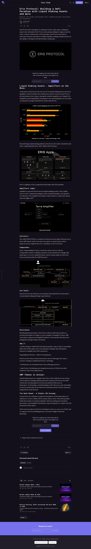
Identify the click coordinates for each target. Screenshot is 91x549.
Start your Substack (42, 542)
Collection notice (54, 539)
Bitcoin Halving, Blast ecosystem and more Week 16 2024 (38, 505)
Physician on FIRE (31, 511)
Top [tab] (21, 480)
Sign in (86, 2)
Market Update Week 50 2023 (30, 494)
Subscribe (79, 2)
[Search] (70, 2)
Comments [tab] (23, 462)
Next (67, 452)
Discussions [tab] (30, 480)
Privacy (44, 539)
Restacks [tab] (29, 462)
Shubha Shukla (26, 21)
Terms (47, 539)
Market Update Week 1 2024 (29, 485)
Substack (38, 546)
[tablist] (26, 462)
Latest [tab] (25, 480)
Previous (25, 452)
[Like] (21, 26)
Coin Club (29, 488)
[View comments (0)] (24, 26)
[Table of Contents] (2, 274)
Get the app (52, 542)
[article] (45, 487)
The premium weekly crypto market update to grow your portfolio (36, 486)
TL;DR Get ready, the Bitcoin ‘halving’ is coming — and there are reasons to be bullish (39, 509)
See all (22, 517)
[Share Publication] (73, 2)
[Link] (17, 87)
